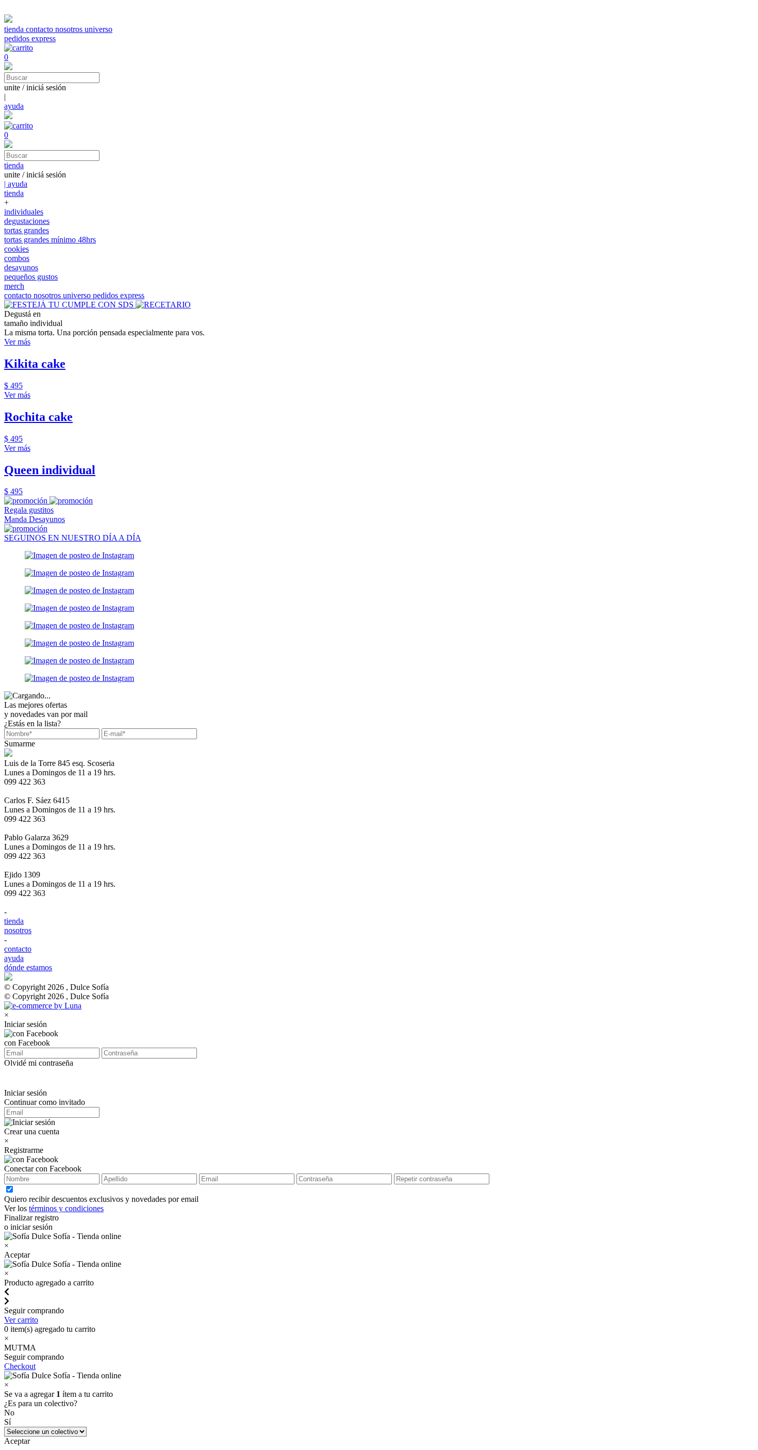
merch (14, 286)
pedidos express (30, 38)
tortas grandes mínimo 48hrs (50, 239)
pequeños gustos (31, 276)
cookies (16, 249)
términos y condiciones (66, 1208)
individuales (23, 211)
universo (98, 29)
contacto (40, 29)
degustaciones (27, 221)
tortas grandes (26, 230)
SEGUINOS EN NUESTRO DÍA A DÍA (72, 537)
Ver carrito (21, 1319)
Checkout (20, 1366)
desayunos (21, 267)
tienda (15, 29)
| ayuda (15, 184)
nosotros (70, 29)
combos (16, 258)
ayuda (14, 106)
